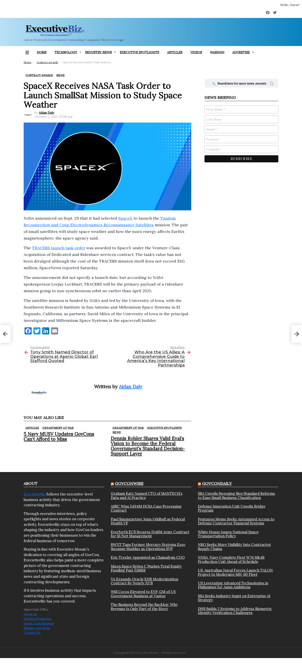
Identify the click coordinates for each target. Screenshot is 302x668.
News (117, 432)
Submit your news (37, 628)
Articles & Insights (37, 619)
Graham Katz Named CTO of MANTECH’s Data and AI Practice (146, 495)
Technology (66, 52)
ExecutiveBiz (35, 494)
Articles (174, 52)
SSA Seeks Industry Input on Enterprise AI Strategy (234, 598)
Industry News (98, 52)
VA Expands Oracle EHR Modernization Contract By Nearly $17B (144, 581)
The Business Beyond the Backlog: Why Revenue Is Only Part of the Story (144, 607)
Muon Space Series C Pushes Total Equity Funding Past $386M (146, 568)
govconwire (129, 483)
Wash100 (217, 52)
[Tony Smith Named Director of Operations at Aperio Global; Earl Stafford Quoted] (5, 334)
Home (42, 52)
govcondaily (217, 483)
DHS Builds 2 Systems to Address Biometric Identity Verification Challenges (235, 611)
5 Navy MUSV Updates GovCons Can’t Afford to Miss (59, 436)
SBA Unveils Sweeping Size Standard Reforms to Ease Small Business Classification (236, 495)
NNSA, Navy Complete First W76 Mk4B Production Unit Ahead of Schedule (231, 559)
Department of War (58, 427)
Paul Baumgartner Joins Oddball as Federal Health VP (148, 521)
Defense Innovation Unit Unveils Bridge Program (231, 508)
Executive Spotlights (139, 52)
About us (30, 614)
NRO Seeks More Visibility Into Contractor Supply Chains (234, 547)
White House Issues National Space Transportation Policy (228, 534)
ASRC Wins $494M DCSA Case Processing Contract (146, 508)
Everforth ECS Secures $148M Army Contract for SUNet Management (150, 534)
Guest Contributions (39, 623)
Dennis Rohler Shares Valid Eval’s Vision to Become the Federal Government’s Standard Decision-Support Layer (148, 446)
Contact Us (32, 633)
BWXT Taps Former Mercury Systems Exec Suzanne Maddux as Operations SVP (148, 547)
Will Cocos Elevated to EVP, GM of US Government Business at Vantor (143, 594)
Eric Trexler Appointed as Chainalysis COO (148, 557)
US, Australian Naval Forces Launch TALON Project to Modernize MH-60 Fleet (235, 572)
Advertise (241, 52)
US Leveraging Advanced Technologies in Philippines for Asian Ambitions (233, 585)
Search (271, 84)
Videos (196, 52)
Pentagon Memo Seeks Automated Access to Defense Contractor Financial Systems (236, 521)
